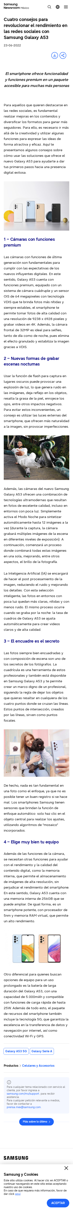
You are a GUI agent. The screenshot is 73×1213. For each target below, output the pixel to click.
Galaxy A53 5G (16, 1051)
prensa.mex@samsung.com (24, 1107)
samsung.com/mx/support (23, 1093)
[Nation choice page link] (57, 7)
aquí (17, 1194)
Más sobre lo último (35, 1121)
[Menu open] (66, 7)
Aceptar (58, 1203)
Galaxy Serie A (41, 1051)
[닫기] (66, 1168)
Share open (63, 55)
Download (54, 55)
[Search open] (49, 7)
